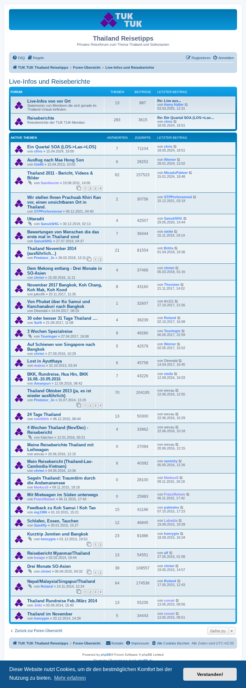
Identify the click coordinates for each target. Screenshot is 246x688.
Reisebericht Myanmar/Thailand (58, 553)
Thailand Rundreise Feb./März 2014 (62, 600)
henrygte (48, 539)
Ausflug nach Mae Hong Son (55, 160)
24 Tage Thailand (44, 414)
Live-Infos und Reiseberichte (49, 81)
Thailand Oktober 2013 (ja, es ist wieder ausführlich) (59, 393)
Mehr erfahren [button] (70, 678)
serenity (170, 461)
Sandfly (40, 525)
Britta (168, 248)
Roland (170, 318)
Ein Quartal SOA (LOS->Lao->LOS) (61, 147)
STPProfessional (48, 211)
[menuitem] (18, 58)
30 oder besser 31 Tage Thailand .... (62, 318)
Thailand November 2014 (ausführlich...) (51, 251)
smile (168, 231)
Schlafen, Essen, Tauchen (52, 521)
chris (168, 121)
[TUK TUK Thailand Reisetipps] (123, 19)
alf (166, 553)
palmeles (171, 507)
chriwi (39, 277)
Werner (170, 159)
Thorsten (171, 284)
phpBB (106, 654)
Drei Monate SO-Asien (49, 566)
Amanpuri (42, 383)
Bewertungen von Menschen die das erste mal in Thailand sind (63, 234)
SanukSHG (50, 224)
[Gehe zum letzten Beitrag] (175, 146)
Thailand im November (49, 614)
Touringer (49, 336)
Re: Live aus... (169, 101)
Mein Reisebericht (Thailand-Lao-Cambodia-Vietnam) (60, 464)
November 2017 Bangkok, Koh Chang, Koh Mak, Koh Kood (64, 287)
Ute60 (39, 164)
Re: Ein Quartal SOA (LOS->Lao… (185, 118)
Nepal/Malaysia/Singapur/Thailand (61, 581)
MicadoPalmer (176, 173)
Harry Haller (174, 104)
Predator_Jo (44, 258)
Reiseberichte (40, 118)
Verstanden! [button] (210, 674)
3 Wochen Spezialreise (49, 331)
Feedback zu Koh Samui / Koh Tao (61, 507)
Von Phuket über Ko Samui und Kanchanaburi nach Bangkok (58, 304)
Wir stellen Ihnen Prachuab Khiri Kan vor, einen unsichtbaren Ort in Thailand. (64, 202)
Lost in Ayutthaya (44, 361)
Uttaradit (35, 218)
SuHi (38, 322)
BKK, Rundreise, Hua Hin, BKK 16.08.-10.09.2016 (57, 376)
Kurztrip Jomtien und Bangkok (57, 534)
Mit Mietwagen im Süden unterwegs (62, 494)
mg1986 (40, 512)
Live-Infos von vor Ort (48, 101)
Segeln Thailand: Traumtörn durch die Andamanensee (61, 480)
